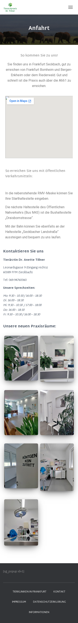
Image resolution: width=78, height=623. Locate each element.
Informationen (39, 612)
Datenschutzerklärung (49, 602)
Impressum (19, 602)
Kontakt (59, 592)
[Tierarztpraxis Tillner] (12, 7)
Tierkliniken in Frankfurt (29, 592)
